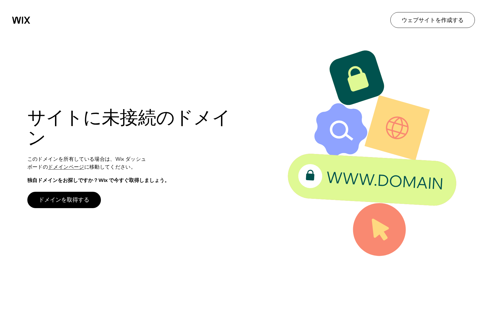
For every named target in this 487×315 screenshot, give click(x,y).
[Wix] (21, 20)
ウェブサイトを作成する (433, 19)
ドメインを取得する (64, 199)
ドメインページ (66, 167)
